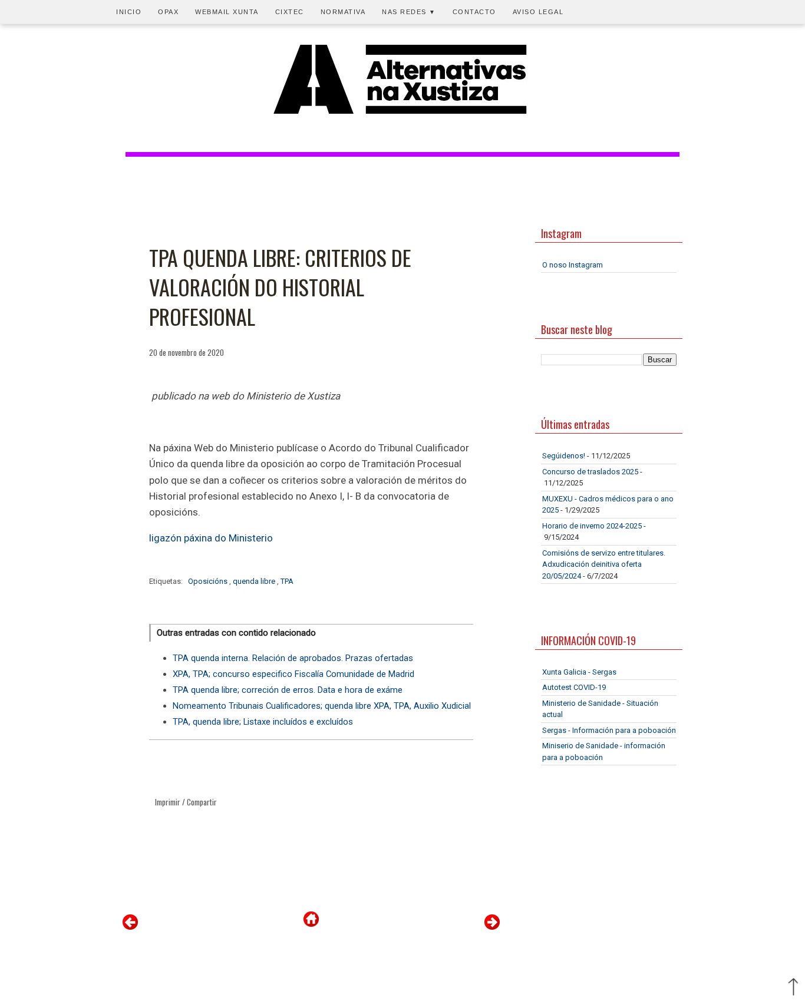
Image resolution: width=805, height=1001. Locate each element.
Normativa (343, 11)
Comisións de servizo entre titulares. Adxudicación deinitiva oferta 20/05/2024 (603, 564)
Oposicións (208, 581)
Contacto (474, 11)
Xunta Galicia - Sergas (579, 672)
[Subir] (793, 988)
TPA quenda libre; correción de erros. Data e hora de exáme (287, 690)
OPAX (168, 11)
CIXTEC (289, 11)
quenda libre (255, 581)
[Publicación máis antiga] (492, 927)
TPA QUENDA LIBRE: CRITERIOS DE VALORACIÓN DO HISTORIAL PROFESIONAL (280, 287)
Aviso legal (538, 11)
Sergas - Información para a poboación (609, 730)
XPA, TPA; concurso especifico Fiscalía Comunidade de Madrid (293, 674)
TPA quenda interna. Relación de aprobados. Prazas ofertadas (293, 658)
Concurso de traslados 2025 (590, 471)
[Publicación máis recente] (130, 927)
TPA (287, 581)
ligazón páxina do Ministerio (211, 538)
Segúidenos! (563, 455)
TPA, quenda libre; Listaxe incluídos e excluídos (263, 721)
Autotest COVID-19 (574, 687)
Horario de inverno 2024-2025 (592, 525)
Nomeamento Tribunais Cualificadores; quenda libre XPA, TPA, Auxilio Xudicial (322, 706)
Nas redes (409, 11)
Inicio (128, 11)
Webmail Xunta (227, 11)
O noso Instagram (572, 264)
